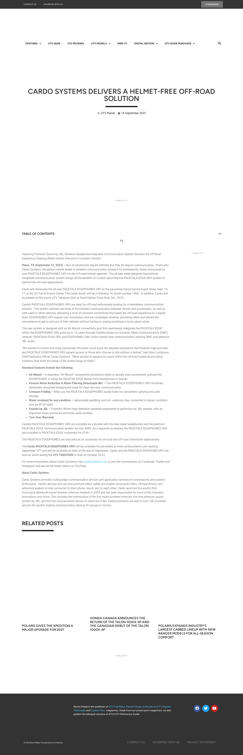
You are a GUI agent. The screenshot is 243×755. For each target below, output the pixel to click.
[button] (220, 233)
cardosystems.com (95, 461)
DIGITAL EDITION (144, 43)
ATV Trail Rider (117, 706)
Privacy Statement (201, 742)
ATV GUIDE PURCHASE (178, 43)
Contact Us (30, 4)
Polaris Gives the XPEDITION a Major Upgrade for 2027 (47, 628)
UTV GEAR (54, 43)
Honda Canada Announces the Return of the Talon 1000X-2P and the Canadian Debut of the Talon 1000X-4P (119, 624)
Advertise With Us (53, 4)
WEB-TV (122, 43)
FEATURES (31, 43)
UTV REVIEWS (75, 43)
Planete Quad (133, 706)
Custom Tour (98, 710)
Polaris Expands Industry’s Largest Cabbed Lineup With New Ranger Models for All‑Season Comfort (187, 631)
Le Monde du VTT (152, 706)
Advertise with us (166, 742)
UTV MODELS (99, 43)
